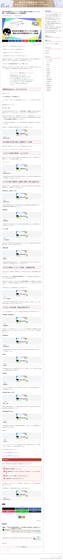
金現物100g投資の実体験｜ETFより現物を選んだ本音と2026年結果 (53, 31)
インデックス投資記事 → (7, 298)
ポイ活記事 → (5, 441)
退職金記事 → (5, 258)
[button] (38, 41)
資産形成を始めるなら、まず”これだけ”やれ (18, 75)
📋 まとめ (12, 84)
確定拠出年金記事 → (6, 201)
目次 (20, 72)
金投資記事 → (5, 365)
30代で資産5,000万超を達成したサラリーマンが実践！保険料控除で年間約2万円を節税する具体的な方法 (53, 23)
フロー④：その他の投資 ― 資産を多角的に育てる (19, 83)
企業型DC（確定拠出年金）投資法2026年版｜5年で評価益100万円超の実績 (53, 28)
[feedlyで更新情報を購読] (22, 517)
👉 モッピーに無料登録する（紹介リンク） (10, 455)
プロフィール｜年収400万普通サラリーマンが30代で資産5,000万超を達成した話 (53, 15)
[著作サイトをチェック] (19, 517)
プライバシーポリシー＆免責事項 (51, 43)
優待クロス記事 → (6, 403)
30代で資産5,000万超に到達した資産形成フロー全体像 (20, 76)
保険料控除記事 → (6, 220)
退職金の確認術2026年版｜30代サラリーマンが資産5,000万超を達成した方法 (53, 19)
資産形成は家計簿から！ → (7, 138)
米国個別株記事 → (6, 325)
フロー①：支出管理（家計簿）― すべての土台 (18, 78)
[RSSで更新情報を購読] (24, 517)
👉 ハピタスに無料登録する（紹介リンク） (10, 452)
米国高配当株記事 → (6, 346)
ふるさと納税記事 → (6, 239)
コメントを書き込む (22, 546)
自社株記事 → (5, 422)
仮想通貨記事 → (5, 384)
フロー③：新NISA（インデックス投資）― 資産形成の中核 (20, 81)
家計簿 (4, 504)
